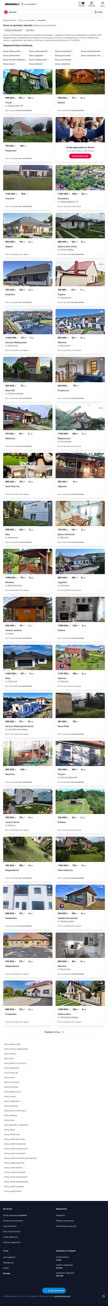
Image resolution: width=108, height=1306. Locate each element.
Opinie (6, 1268)
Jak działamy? (30, 4)
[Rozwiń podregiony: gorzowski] (71, 55)
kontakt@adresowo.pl (62, 1296)
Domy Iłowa (9, 1120)
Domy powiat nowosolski (14, 1153)
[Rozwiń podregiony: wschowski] (72, 59)
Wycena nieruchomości (13, 1221)
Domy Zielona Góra (12, 51)
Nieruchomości (9, 20)
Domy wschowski (63, 60)
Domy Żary (9, 1058)
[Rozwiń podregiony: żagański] (44, 55)
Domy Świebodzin (12, 1101)
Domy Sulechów (11, 1106)
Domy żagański (36, 55)
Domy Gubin (9, 1077)
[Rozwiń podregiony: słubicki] (43, 64)
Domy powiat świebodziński (16, 1182)
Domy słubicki (35, 64)
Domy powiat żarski (12, 1191)
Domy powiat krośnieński (15, 1144)
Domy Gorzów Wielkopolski (15, 60)
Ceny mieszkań (9, 1226)
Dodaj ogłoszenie (15, 1215)
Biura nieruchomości (11, 1231)
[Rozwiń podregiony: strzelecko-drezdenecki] (104, 55)
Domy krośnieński (63, 51)
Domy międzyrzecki (38, 60)
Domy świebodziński (90, 51)
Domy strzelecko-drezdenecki (92, 55)
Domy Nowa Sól (11, 1073)
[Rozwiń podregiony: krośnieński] (73, 51)
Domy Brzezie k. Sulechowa (16, 1125)
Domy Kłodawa (10, 1115)
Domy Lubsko (10, 1096)
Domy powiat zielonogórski (15, 1177)
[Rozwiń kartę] (49, 110)
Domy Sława (9, 1129)
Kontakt (6, 1273)
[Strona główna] (12, 4)
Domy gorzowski (62, 55)
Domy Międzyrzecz (12, 1092)
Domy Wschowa (11, 1087)
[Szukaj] (6, 12)
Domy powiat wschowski (14, 1172)
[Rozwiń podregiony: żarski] (15, 64)
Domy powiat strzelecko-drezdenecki (20, 1158)
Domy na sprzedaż (27, 20)
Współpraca (8, 1262)
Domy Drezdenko (11, 1082)
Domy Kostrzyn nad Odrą (15, 1063)
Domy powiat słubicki (13, 1167)
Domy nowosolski (11, 55)
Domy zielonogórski (38, 51)
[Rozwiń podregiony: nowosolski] (20, 55)
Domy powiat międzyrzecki (16, 1148)
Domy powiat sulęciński (14, 1163)
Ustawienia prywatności (66, 1226)
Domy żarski (8, 64)
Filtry (100, 12)
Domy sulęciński (62, 64)
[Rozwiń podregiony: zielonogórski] (48, 51)
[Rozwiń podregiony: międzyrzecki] (48, 59)
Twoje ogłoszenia (10, 1237)
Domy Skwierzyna (12, 1134)
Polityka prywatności (65, 1221)
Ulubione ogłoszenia (11, 1242)
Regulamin (60, 1215)
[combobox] (50, 12)
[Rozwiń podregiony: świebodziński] (101, 51)
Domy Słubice (10, 1054)
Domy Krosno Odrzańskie (15, 1110)
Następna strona (52, 1032)
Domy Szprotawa (11, 1068)
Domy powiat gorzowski (14, 1139)
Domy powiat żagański (14, 1186)
